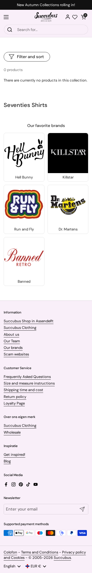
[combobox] (46, 29)
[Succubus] (46, 17)
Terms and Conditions (39, 552)
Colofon (10, 552)
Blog (7, 461)
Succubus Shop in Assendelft (28, 321)
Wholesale (12, 432)
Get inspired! (14, 454)
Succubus (62, 557)
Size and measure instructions (29, 383)
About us (11, 334)
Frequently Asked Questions (27, 376)
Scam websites (16, 354)
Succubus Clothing (20, 327)
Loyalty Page (14, 403)
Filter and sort (30, 56)
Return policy (15, 396)
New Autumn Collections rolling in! (46, 5)
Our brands (13, 347)
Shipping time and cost (23, 389)
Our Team (12, 341)
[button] (83, 17)
